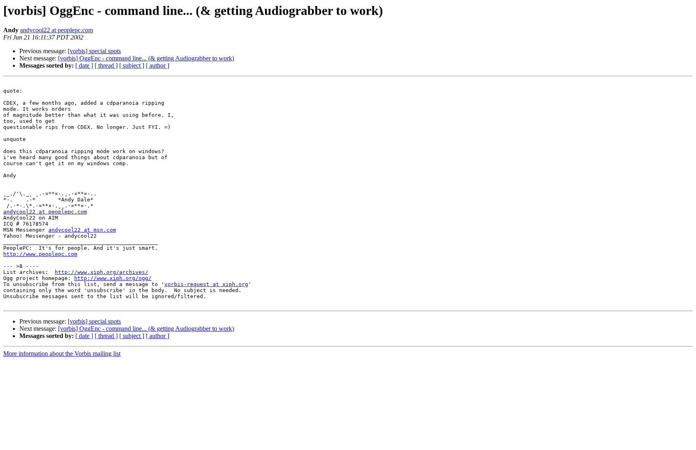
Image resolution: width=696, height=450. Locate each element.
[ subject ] (131, 65)
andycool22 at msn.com (82, 230)
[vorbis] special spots (94, 51)
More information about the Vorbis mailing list (61, 353)
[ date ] (84, 65)
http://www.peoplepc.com (40, 254)
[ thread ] (106, 65)
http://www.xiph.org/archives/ (101, 272)
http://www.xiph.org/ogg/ (112, 278)
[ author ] (157, 65)
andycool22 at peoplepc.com (56, 30)
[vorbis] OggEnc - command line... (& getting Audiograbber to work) (146, 58)
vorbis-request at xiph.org (206, 284)
